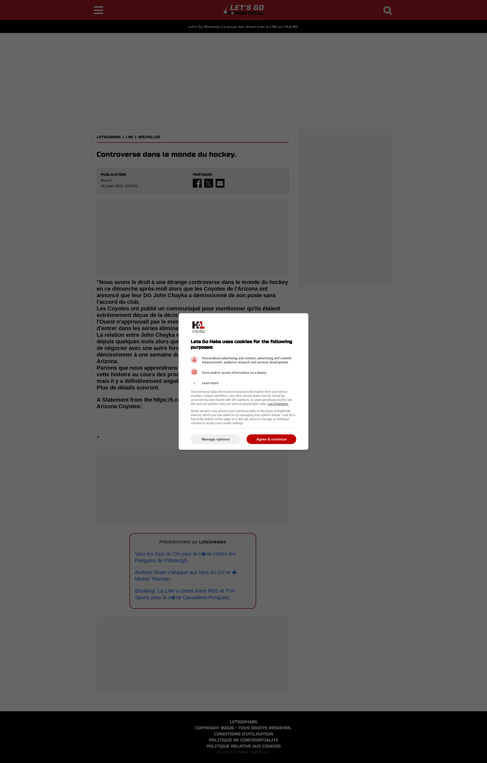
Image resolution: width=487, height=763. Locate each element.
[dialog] (243, 381)
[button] (243, 383)
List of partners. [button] (278, 404)
